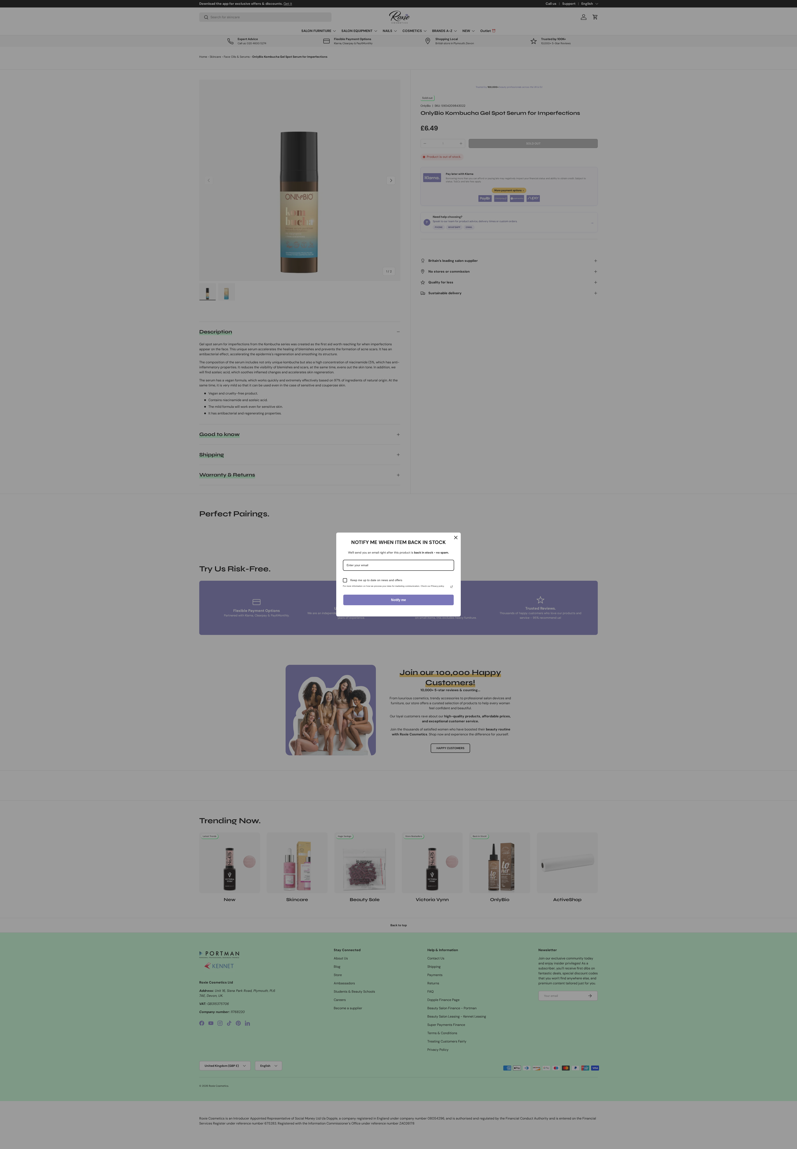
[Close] (456, 538)
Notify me (398, 600)
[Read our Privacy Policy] (451, 586)
